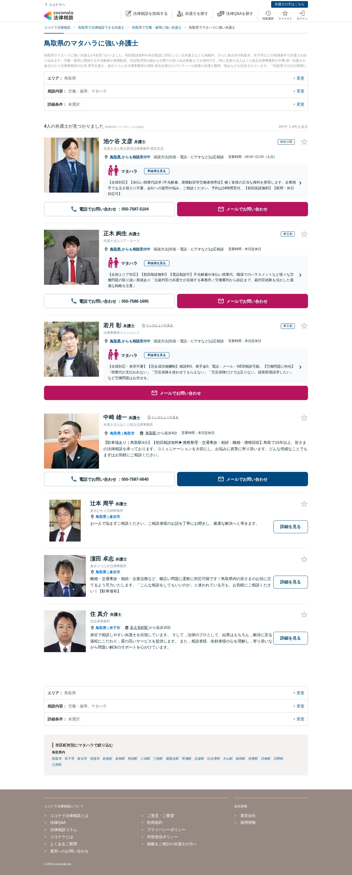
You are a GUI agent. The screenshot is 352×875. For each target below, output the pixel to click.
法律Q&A (58, 822)
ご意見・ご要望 (160, 815)
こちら (139, 126)
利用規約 (155, 822)
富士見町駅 (139, 627)
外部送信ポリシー (162, 837)
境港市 (95, 759)
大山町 (228, 759)
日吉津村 (213, 759)
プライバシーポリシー (166, 829)
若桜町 (120, 759)
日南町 (266, 759)
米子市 (114, 628)
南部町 (241, 759)
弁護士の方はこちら (289, 4)
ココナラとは (61, 837)
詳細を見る (290, 526)
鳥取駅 (151, 433)
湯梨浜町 (172, 759)
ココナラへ (57, 5)
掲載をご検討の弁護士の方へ (172, 844)
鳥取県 (116, 157)
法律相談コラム (63, 829)
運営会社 (247, 815)
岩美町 (107, 759)
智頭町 (133, 759)
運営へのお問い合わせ (69, 851)
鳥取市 (129, 433)
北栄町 (199, 759)
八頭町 (145, 759)
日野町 (279, 759)
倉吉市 (114, 517)
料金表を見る (157, 171)
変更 (300, 78)
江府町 (57, 765)
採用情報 (247, 822)
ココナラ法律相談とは (69, 815)
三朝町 (158, 759)
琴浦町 (187, 759)
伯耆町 (253, 759)
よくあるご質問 (63, 844)
